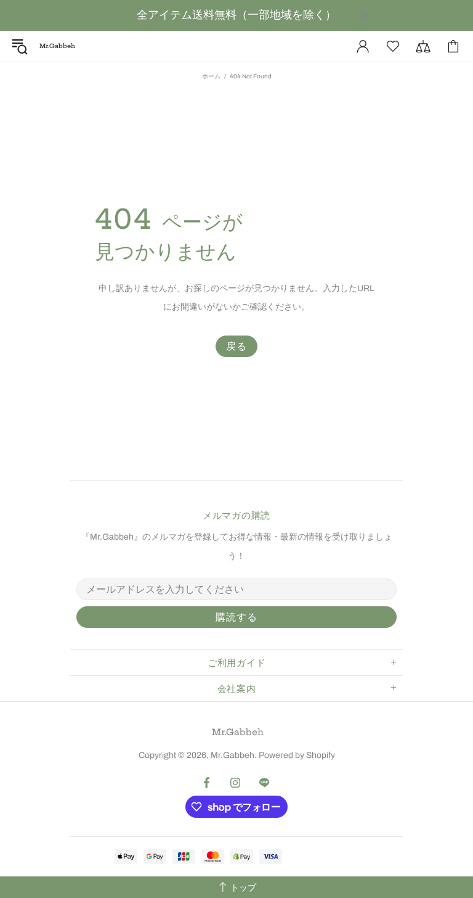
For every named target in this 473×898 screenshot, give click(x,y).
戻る (236, 346)
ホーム (211, 76)
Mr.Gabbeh (238, 732)
